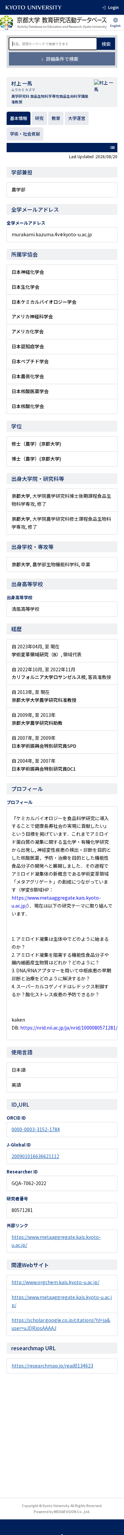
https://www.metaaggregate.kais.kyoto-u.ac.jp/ (56, 1241)
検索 (106, 44)
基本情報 (18, 118)
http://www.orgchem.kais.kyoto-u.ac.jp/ (55, 1282)
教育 (56, 118)
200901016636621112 (35, 1156)
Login (113, 7)
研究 (39, 118)
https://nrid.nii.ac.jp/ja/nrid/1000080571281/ (68, 1027)
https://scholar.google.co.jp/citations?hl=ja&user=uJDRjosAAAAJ (61, 1324)
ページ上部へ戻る (112, 1523)
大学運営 (76, 118)
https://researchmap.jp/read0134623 (52, 1365)
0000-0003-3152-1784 (36, 1129)
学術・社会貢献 (25, 134)
